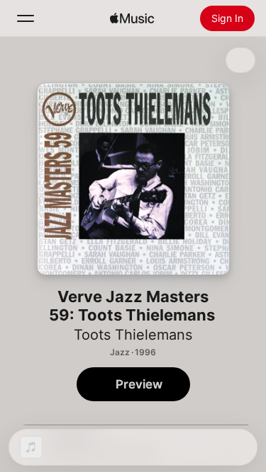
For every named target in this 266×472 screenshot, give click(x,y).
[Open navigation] (25, 18)
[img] (132, 18)
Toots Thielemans (133, 334)
